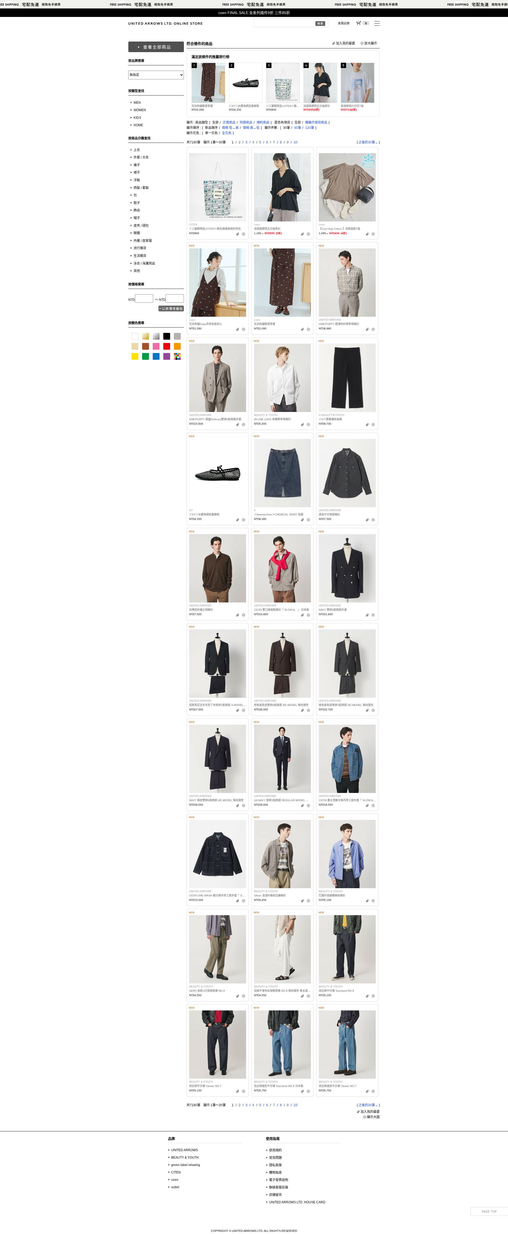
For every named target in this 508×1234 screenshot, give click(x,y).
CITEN (176, 1172)
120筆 (309, 128)
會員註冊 (344, 23)
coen (174, 1180)
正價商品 (229, 122)
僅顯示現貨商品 (316, 122)
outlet (175, 1187)
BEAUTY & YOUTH (185, 1157)
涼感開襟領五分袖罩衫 (316, 106)
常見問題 (275, 1158)
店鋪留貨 (275, 1195)
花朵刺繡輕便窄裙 (202, 106)
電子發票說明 (278, 1180)
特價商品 (246, 122)
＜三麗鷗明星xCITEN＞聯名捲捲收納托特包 (283, 106)
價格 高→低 (251, 128)
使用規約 (275, 1150)
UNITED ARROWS (184, 1150)
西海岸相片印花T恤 (352, 106)
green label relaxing (185, 1165)
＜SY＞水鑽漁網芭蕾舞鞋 (244, 106)
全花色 (227, 133)
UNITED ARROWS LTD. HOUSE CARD (297, 1202)
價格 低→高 (230, 128)
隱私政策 (275, 1165)
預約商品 (263, 122)
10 (295, 142)
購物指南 (275, 1172)
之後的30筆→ (368, 142)
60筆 (297, 128)
